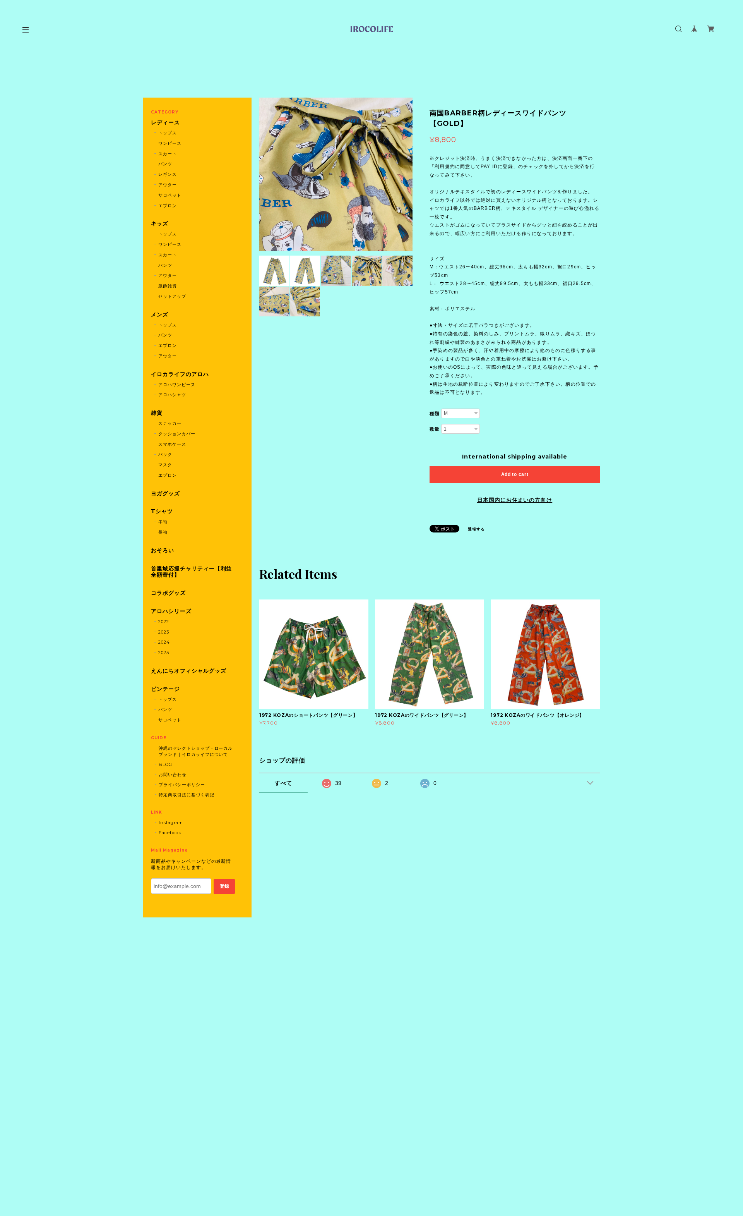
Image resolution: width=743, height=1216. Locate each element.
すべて (283, 783)
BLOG (165, 764)
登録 (224, 886)
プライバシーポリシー (182, 784)
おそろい (162, 550)
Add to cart (515, 474)
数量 (435, 429)
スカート (167, 153)
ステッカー (169, 423)
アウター (167, 184)
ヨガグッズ (165, 493)
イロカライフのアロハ (180, 374)
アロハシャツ (172, 394)
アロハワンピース (176, 384)
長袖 (163, 532)
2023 (163, 632)
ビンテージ (165, 689)
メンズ (159, 314)
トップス (167, 133)
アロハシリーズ (171, 611)
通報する (476, 529)
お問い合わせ (173, 774)
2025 (163, 652)
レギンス (167, 174)
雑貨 (157, 413)
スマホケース (172, 444)
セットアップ (172, 296)
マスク (165, 464)
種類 (435, 413)
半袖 (163, 521)
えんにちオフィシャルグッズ (188, 671)
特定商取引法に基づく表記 (186, 794)
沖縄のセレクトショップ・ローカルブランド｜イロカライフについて (196, 751)
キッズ (159, 223)
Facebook (170, 832)
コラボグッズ (168, 593)
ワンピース (169, 143)
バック (165, 454)
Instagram (171, 822)
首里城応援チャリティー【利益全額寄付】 (191, 572)
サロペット (169, 195)
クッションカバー (176, 433)
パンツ (165, 164)
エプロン (167, 205)
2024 (164, 642)
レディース (165, 122)
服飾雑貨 (167, 286)
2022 (163, 621)
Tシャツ (162, 511)
